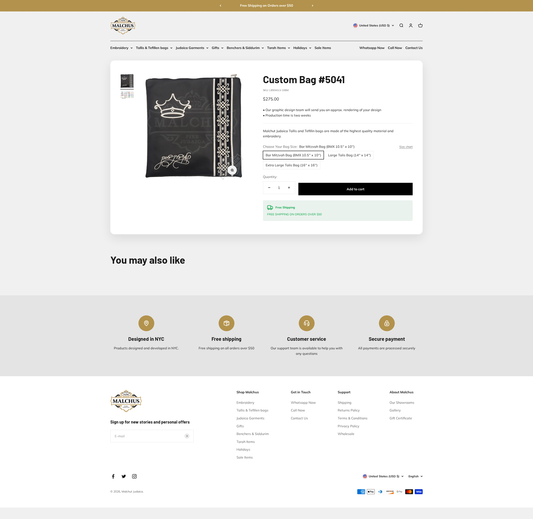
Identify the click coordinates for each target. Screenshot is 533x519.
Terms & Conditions (352, 418)
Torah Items (276, 48)
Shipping (344, 402)
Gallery (395, 410)
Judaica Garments (190, 48)
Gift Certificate (401, 418)
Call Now (395, 48)
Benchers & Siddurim (243, 48)
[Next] (312, 5)
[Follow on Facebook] (113, 476)
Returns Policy (349, 410)
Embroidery (119, 48)
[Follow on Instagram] (134, 476)
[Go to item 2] (127, 96)
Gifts (215, 48)
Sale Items (323, 48)
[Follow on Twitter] (124, 476)
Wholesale (346, 434)
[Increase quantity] (289, 188)
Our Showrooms (402, 402)
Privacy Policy (348, 426)
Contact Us (414, 48)
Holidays (300, 48)
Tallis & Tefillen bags (152, 48)
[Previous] (220, 5)
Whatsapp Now (372, 48)
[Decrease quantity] (269, 188)
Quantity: (270, 177)
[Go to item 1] (127, 81)
